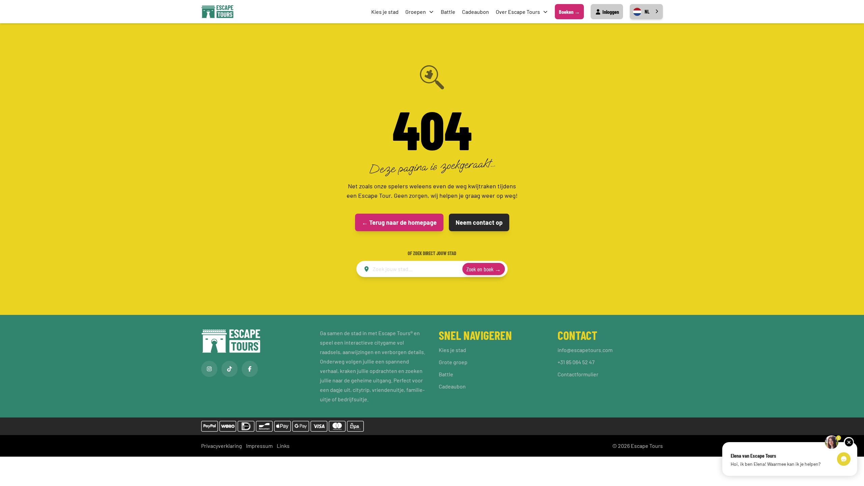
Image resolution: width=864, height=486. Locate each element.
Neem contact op (479, 222)
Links (283, 445)
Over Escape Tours (518, 11)
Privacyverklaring (221, 445)
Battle (448, 11)
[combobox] (646, 11)
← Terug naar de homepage (399, 222)
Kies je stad (385, 11)
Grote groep (453, 362)
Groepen (415, 11)
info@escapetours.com (585, 350)
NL (647, 11)
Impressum (259, 445)
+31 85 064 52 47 (576, 362)
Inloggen (610, 11)
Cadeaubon (475, 11)
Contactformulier (578, 374)
